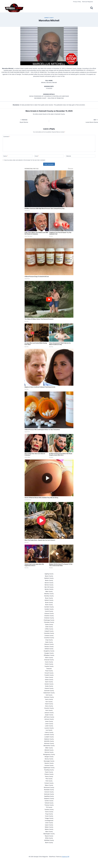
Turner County (49, 816)
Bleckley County (49, 593)
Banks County (49, 580)
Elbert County (49, 657)
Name (5, 156)
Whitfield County (49, 840)
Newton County (49, 763)
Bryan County (49, 598)
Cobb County (49, 626)
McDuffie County (49, 741)
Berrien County (49, 589)
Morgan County (49, 756)
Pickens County (49, 774)
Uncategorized (49, 820)
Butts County (49, 604)
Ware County (49, 831)
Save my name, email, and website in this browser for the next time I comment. (24, 160)
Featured (49, 668)
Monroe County (49, 752)
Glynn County (49, 681)
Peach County (49, 772)
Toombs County (49, 809)
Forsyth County (49, 673)
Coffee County (49, 629)
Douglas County (49, 653)
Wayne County (49, 836)
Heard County (49, 703)
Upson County (49, 825)
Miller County (49, 748)
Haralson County (49, 697)
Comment (6, 136)
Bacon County (49, 576)
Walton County (49, 829)
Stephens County (49, 798)
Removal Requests (87, 1)
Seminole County (49, 794)
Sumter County (49, 800)
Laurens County (49, 728)
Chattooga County (49, 620)
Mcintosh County (49, 743)
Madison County (49, 739)
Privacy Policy (77, 1)
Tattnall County (49, 803)
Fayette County (49, 666)
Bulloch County (49, 600)
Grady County (49, 686)
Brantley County (49, 596)
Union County (49, 822)
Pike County (49, 778)
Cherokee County (49, 622)
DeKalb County (49, 648)
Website (68, 156)
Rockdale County (49, 789)
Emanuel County (49, 659)
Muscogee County (49, 761)
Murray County (49, 759)
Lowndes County (49, 734)
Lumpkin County (49, 737)
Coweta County (49, 635)
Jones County (49, 721)
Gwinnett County (49, 17)
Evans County (49, 662)
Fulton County (49, 677)
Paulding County (49, 770)
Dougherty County (49, 651)
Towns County (49, 811)
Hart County (49, 701)
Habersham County (49, 692)
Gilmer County (49, 679)
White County (49, 838)
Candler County (49, 609)
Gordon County (49, 684)
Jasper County (49, 715)
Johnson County (49, 719)
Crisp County (49, 640)
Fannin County (49, 664)
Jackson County (49, 712)
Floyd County (49, 670)
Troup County (49, 814)
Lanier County (49, 726)
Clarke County (49, 624)
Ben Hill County (49, 587)
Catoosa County (49, 613)
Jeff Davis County (49, 717)
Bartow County (49, 585)
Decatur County (49, 646)
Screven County (49, 792)
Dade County (49, 642)
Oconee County (49, 765)
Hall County (49, 695)
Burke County (49, 602)
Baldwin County (49, 578)
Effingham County (49, 655)
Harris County (49, 699)
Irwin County (49, 710)
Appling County (49, 574)
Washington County (49, 833)
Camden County (49, 607)
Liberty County (49, 732)
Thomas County (49, 805)
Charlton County (49, 615)
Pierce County (49, 776)
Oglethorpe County (49, 767)
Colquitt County (49, 631)
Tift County (49, 807)
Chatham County (49, 618)
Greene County (49, 688)
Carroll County (49, 611)
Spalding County (49, 796)
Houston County (49, 708)
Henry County (49, 706)
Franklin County (49, 675)
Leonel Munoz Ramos (92, 121)
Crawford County (49, 637)
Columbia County (49, 633)
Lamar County (49, 723)
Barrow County (49, 582)
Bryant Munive (24, 121)
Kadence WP (65, 856)
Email (37, 156)
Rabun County (49, 785)
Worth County (49, 842)
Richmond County (49, 787)
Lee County (49, 730)
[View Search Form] (92, 8)
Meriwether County (49, 745)
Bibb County (49, 591)
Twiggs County (49, 818)
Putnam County (49, 783)
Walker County (49, 827)
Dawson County (49, 644)
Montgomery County (49, 754)
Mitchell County (49, 750)
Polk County (49, 781)
